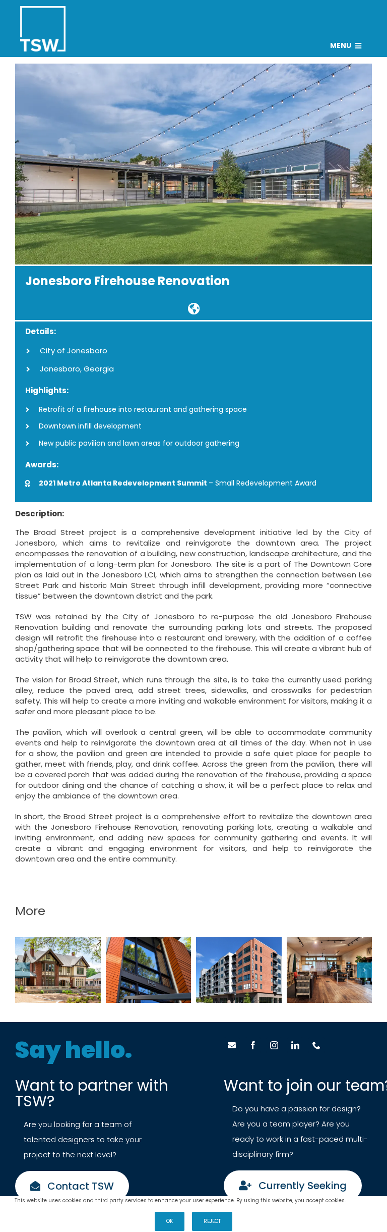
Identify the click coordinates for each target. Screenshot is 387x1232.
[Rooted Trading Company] (329, 970)
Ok (169, 1221)
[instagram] (274, 1045)
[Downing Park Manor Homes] (58, 970)
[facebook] (253, 1045)
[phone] (316, 1045)
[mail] (232, 1045)
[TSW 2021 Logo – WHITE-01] (43, 10)
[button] (22, 970)
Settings (357, 1200)
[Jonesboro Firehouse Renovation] (193, 308)
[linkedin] (295, 1045)
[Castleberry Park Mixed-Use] (239, 970)
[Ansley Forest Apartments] (148, 970)
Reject (212, 1221)
